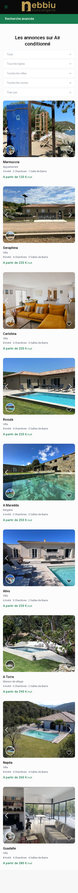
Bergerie (8, 509)
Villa (5, 252)
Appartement (10, 166)
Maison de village (13, 681)
